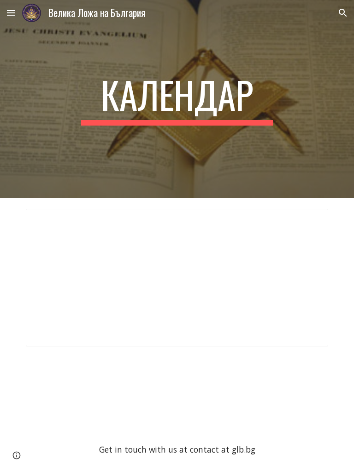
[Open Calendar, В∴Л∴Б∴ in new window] (311, 221)
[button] (11, 12)
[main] (176, 99)
